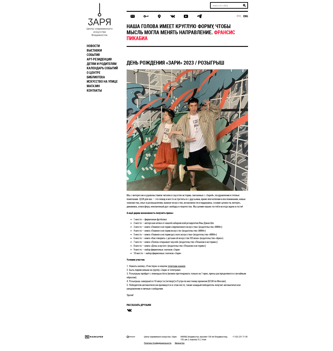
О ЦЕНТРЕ (93, 72)
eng (245, 16)
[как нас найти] (159, 16)
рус (239, 16)
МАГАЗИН (93, 86)
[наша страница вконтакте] (172, 16)
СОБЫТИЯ (93, 54)
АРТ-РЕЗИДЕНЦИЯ (99, 59)
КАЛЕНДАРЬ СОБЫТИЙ (102, 68)
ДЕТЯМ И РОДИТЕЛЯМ (102, 63)
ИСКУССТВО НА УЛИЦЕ (102, 81)
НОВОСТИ (93, 46)
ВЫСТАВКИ (94, 50)
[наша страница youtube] (186, 16)
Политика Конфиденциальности (157, 343)
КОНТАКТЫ (94, 90)
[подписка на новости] (132, 16)
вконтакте (129, 310)
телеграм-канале (176, 266)
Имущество (180, 343)
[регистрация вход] (145, 16)
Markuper (94, 337)
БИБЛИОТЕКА (96, 77)
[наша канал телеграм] (199, 16)
